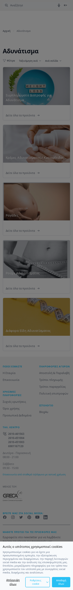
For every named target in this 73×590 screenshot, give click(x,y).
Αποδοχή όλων (61, 582)
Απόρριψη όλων (13, 582)
